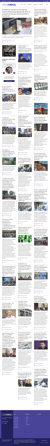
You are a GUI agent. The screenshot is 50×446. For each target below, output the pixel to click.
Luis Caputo (9, 106)
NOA (27, 421)
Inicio (22, 4)
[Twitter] (46, 1)
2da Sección (16, 418)
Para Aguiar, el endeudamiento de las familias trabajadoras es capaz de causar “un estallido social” (8, 152)
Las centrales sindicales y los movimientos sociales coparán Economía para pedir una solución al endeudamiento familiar (41, 232)
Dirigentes (41, 4)
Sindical (4, 40)
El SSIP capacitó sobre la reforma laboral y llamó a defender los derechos (40, 47)
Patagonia (27, 424)
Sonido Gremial (37, 223)
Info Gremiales (37, 40)
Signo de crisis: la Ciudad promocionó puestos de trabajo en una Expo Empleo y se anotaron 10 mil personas (24, 197)
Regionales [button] (30, 4)
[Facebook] (43, 1)
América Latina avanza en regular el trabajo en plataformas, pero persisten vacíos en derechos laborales (25, 230)
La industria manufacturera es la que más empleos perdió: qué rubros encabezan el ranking (40, 77)
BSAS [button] (25, 4)
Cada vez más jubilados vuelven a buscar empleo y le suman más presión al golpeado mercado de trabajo (40, 12)
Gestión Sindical (8, 40)
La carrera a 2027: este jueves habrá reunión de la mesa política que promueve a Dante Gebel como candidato (40, 335)
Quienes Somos (44, 440)
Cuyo (27, 423)
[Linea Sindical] (10, 4)
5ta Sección (16, 423)
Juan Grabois (9, 64)
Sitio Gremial (37, 69)
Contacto (46, 442)
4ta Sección (16, 421)
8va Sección (16, 427)
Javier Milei (45, 33)
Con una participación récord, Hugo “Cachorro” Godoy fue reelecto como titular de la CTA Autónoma (41, 156)
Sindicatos (36, 4)
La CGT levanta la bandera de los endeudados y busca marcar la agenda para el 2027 (8, 89)
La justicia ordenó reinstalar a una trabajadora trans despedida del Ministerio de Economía (24, 304)
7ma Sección (16, 426)
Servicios (42, 442)
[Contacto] (47, 1)
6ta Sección (16, 424)
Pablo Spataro (44, 173)
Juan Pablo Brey (43, 352)
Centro (27, 418)
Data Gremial (21, 295)
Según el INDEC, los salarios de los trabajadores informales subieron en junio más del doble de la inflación (24, 48)
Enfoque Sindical (37, 147)
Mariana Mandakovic (38, 173)
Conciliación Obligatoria (7, 260)
